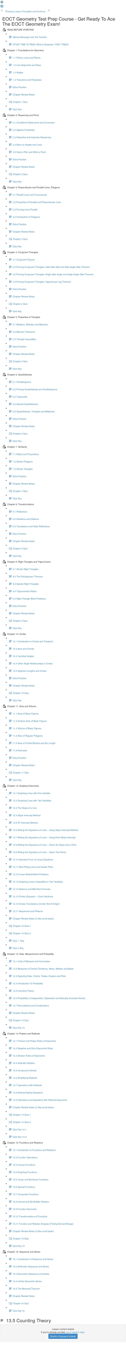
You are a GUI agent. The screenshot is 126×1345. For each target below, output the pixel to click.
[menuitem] (2, 7)
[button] (2, 2)
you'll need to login (75, 1332)
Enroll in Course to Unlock (63, 1336)
